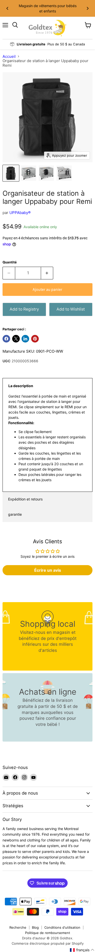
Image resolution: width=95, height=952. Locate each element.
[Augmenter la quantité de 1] (47, 273)
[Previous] (7, 8)
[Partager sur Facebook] (6, 339)
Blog (35, 927)
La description (20, 386)
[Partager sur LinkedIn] (25, 339)
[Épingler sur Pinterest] (35, 339)
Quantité (10, 262)
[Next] (87, 8)
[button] (82, 950)
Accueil (9, 56)
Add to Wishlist (70, 309)
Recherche (17, 927)
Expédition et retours (25, 499)
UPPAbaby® (20, 212)
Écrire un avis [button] (47, 570)
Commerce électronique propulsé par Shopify (48, 943)
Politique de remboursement (47, 933)
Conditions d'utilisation (62, 927)
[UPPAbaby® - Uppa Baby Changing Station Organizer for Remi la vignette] (11, 173)
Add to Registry (24, 309)
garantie (15, 514)
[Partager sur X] (16, 339)
